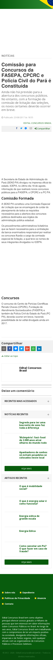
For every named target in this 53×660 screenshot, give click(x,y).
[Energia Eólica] (11, 534)
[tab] (26, 401)
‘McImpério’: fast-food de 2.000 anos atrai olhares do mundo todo (33, 440)
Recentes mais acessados (21, 401)
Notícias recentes (16, 414)
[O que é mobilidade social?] (11, 489)
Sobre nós (10, 592)
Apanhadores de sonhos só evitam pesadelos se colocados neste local (33, 455)
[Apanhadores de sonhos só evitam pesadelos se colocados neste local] (11, 455)
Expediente (28, 592)
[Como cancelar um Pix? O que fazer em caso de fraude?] (11, 549)
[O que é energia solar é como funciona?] (11, 504)
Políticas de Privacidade (17, 598)
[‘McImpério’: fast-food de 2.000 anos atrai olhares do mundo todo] (11, 441)
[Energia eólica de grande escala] (11, 519)
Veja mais (26, 468)
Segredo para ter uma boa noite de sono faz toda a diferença (32, 425)
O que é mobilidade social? (30, 487)
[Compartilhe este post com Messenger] (26, 128)
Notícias (7, 55)
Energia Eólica (27, 531)
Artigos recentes (16, 478)
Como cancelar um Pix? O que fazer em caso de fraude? (33, 548)
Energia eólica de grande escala (29, 517)
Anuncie (41, 598)
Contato (9, 603)
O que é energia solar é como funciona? (33, 502)
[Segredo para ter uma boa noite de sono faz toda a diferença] (11, 426)
